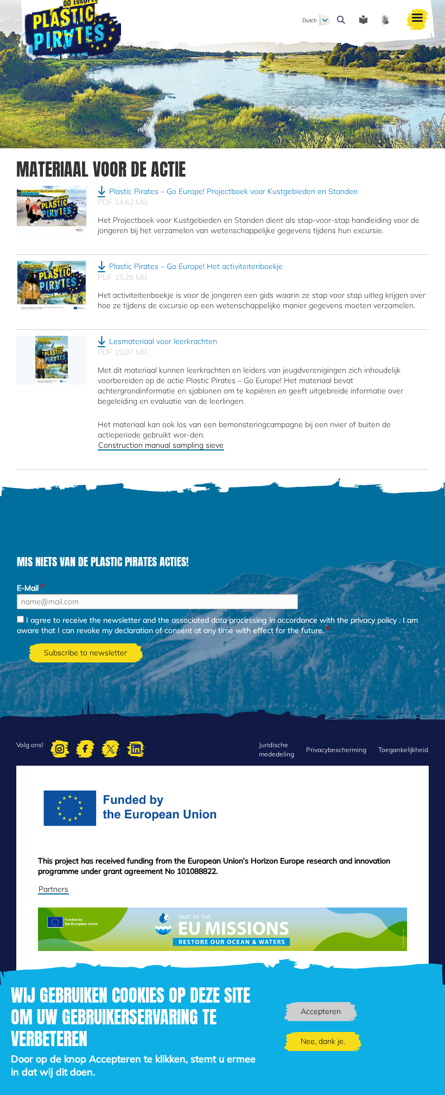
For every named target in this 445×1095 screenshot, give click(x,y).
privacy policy (374, 620)
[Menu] (417, 20)
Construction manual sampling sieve (161, 445)
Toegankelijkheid (403, 750)
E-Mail (28, 588)
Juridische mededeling (276, 749)
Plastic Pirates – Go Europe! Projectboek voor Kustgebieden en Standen (233, 191)
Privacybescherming (336, 750)
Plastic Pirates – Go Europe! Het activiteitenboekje (196, 266)
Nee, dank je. (323, 1041)
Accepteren (321, 1011)
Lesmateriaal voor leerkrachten (163, 341)
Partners (53, 889)
